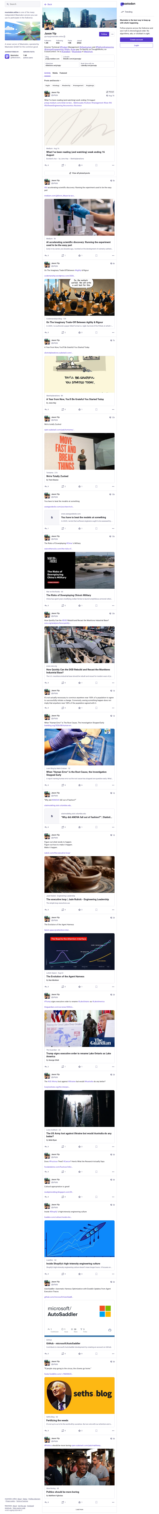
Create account (136, 40)
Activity (47, 73)
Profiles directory (34, 1499)
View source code (19, 1508)
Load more (79, 1509)
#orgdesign (90, 85)
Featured (63, 73)
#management (78, 85)
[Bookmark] (96, 165)
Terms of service (22, 1501)
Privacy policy (10, 1501)
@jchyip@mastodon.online (53, 36)
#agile (47, 85)
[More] (113, 165)
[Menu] (112, 34)
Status (25, 1499)
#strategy (56, 85)
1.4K (46, 43)
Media (55, 73)
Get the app (22, 1506)
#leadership (66, 85)
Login (136, 45)
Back (50, 4)
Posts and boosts (51, 80)
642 (58, 43)
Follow (104, 34)
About (20, 1499)
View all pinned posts (81, 173)
